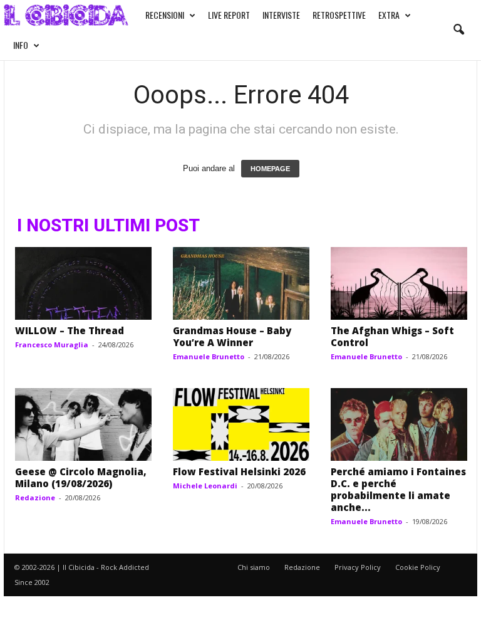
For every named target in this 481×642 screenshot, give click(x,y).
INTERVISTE (281, 14)
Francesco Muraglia (51, 344)
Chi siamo (253, 567)
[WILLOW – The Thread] (83, 283)
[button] (458, 30)
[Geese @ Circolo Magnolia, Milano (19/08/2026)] (83, 424)
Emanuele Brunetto (208, 356)
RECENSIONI (164, 14)
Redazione (35, 497)
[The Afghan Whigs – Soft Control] (399, 283)
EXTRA (389, 14)
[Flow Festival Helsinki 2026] (241, 424)
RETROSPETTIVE (339, 14)
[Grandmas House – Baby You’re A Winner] (241, 283)
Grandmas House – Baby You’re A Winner (232, 336)
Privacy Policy (357, 567)
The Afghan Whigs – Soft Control (392, 336)
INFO (20, 44)
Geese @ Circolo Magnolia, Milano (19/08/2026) (81, 477)
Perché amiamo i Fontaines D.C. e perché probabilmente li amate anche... (398, 489)
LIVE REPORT (229, 14)
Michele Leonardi (205, 485)
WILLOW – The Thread (69, 330)
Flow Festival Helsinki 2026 (239, 471)
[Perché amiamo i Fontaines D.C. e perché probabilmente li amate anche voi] (399, 424)
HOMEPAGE (270, 168)
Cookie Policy (417, 567)
